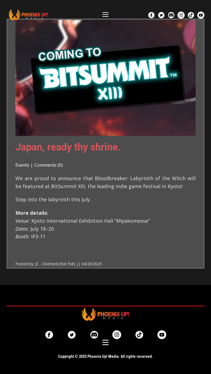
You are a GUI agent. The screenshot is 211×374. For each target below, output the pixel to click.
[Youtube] (200, 15)
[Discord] (171, 15)
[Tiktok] (139, 334)
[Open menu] (105, 14)
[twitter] (161, 15)
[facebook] (151, 15)
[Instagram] (181, 15)
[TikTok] (191, 15)
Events (22, 165)
